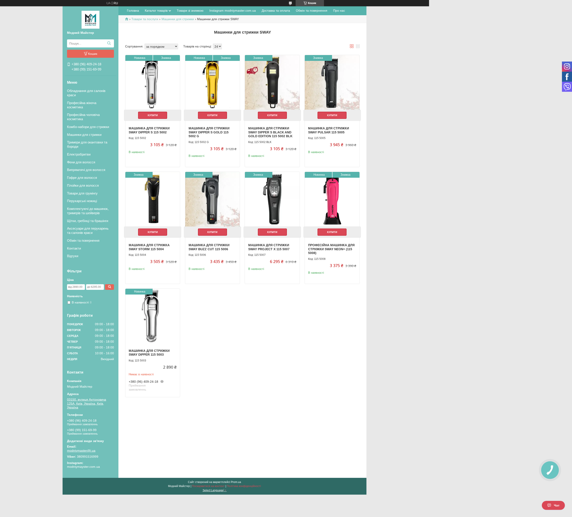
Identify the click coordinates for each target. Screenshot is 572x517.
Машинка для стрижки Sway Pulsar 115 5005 (328, 130)
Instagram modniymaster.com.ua (232, 10)
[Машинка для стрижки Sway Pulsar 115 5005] (332, 82)
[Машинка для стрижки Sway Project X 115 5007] (272, 199)
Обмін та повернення (83, 240)
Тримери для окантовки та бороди (87, 144)
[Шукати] (109, 43)
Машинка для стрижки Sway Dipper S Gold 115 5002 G (209, 132)
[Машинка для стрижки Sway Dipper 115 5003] (152, 316)
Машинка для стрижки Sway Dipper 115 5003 (149, 353)
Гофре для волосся (82, 177)
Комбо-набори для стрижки (88, 127)
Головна (133, 10)
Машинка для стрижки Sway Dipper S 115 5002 (149, 130)
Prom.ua (236, 482)
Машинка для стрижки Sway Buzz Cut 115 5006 (209, 247)
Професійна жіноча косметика (81, 105)
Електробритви (78, 154)
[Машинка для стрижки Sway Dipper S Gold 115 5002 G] (212, 82)
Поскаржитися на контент (208, 486)
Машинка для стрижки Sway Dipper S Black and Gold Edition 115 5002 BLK (270, 132)
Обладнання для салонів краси (86, 93)
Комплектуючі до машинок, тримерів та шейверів (88, 211)
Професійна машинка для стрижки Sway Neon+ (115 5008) (331, 249)
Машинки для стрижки (84, 135)
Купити (153, 115)
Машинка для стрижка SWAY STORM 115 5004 (149, 247)
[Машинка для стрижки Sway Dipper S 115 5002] (152, 82)
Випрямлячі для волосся (86, 170)
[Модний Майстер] (90, 19)
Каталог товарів (156, 10)
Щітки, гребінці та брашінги (87, 221)
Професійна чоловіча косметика (83, 117)
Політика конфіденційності (244, 486)
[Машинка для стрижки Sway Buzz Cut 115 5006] (212, 199)
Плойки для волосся (83, 185)
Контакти (74, 248)
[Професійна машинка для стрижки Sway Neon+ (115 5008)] (332, 199)
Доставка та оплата (276, 10)
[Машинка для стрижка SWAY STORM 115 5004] (152, 199)
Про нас (339, 10)
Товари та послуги (144, 19)
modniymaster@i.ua (81, 450)
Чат (556, 505)
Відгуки (72, 256)
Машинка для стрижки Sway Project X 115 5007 (269, 247)
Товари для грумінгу (82, 193)
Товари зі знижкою (190, 10)
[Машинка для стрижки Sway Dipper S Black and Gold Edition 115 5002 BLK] (272, 82)
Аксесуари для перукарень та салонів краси (88, 230)
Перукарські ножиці (82, 201)
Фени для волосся (81, 162)
